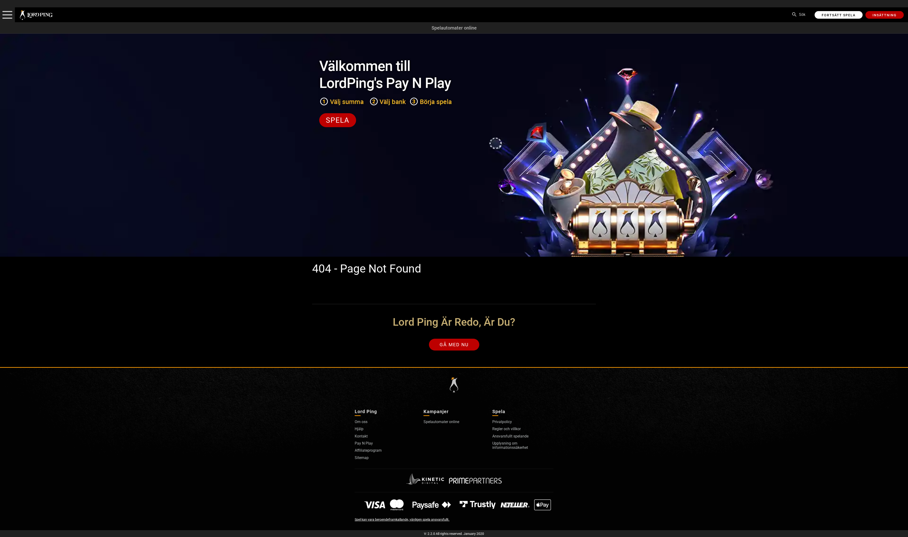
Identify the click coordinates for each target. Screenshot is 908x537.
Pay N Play (364, 443)
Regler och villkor (506, 429)
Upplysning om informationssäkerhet (510, 445)
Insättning (885, 15)
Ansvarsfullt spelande (510, 436)
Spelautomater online (454, 28)
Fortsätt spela (839, 15)
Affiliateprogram (368, 450)
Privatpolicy (502, 422)
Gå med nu (454, 344)
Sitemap (362, 457)
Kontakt (361, 436)
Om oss (361, 422)
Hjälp (359, 429)
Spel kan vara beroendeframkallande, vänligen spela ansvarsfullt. (402, 519)
